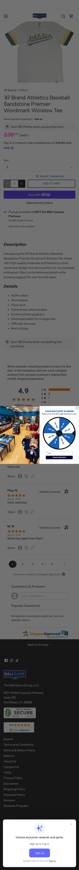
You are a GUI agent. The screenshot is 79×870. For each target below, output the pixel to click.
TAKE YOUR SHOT (59, 458)
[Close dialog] (77, 408)
